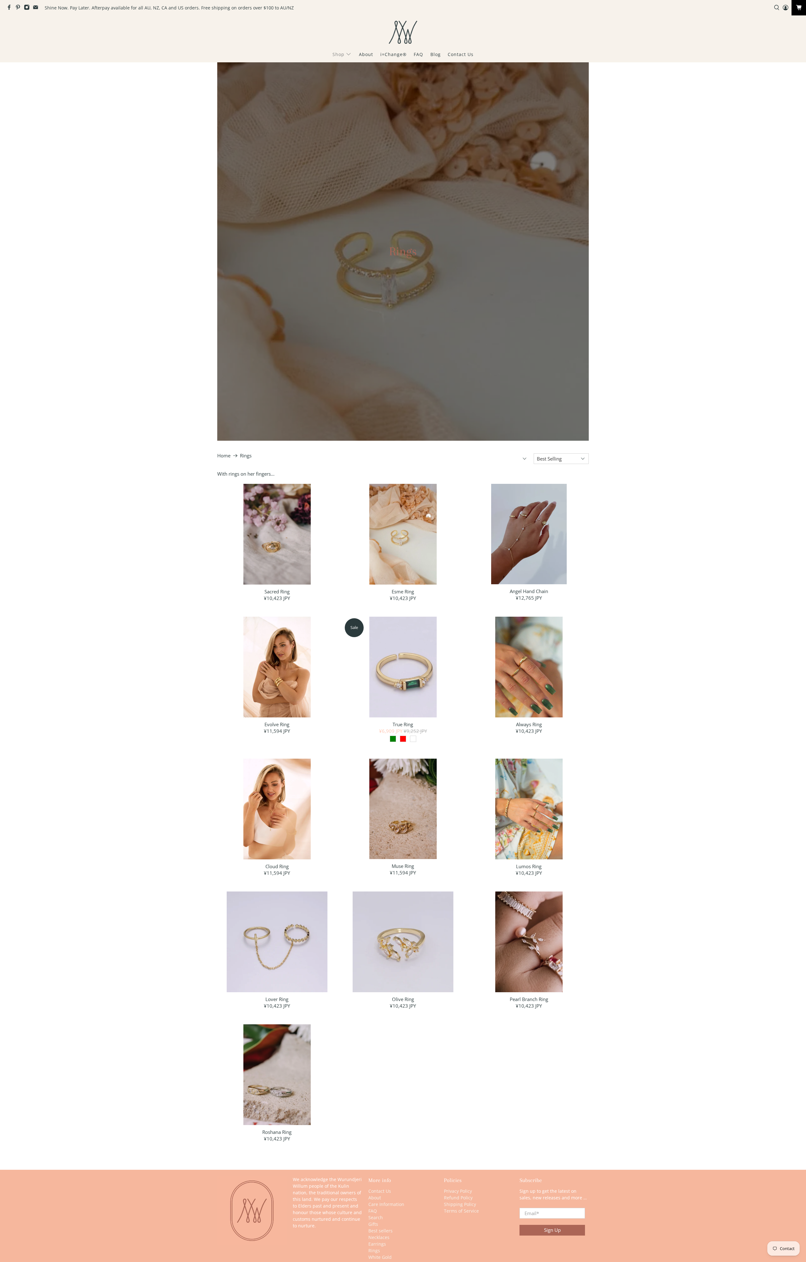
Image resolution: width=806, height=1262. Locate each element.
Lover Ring (276, 999)
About (366, 54)
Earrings (377, 1244)
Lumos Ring (529, 866)
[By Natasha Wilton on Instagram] (28, 8)
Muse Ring (403, 866)
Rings (246, 455)
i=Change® (393, 54)
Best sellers (380, 1231)
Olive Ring (403, 999)
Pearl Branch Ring (529, 999)
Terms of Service (461, 1211)
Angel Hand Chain (529, 591)
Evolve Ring (276, 724)
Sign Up (552, 1230)
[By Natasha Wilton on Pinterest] (19, 8)
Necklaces (378, 1237)
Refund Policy (458, 1198)
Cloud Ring (277, 866)
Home (223, 455)
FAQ (418, 54)
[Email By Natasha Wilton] (37, 8)
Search (375, 1217)
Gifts (373, 1224)
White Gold (380, 1257)
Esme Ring (403, 591)
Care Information (386, 1204)
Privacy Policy (458, 1191)
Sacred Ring (277, 591)
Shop (338, 54)
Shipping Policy (460, 1204)
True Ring (403, 724)
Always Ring (529, 724)
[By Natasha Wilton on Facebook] (10, 8)
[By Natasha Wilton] (403, 32)
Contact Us (461, 54)
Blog (435, 54)
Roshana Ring (277, 1132)
